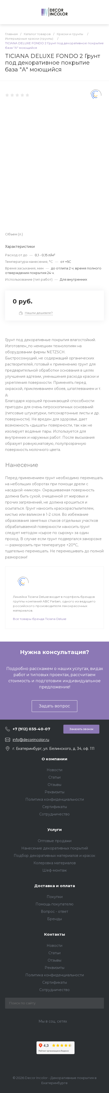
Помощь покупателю (54, 904)
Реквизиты (54, 792)
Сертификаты (54, 806)
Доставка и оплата (54, 885)
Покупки (55, 896)
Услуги (54, 829)
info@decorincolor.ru (31, 739)
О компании (54, 758)
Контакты (54, 934)
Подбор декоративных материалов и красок (54, 855)
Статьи (54, 777)
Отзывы (54, 784)
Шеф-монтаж (54, 870)
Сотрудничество (54, 814)
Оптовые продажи (54, 841)
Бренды (54, 919)
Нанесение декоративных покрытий (54, 848)
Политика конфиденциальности (54, 799)
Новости (54, 770)
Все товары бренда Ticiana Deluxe (39, 619)
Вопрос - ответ (54, 911)
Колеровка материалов (54, 863)
